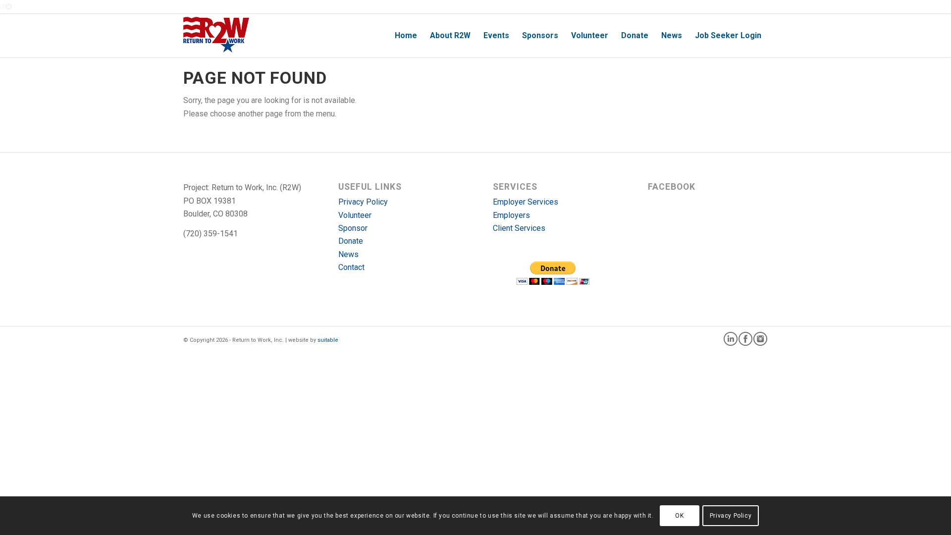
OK (679, 515)
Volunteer (354, 215)
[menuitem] (405, 35)
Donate (350, 241)
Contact (351, 267)
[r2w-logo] (216, 35)
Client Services (519, 228)
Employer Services (525, 202)
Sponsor (353, 228)
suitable (327, 340)
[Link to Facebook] (745, 338)
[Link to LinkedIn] (730, 338)
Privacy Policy (363, 202)
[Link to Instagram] (760, 338)
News (348, 254)
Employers (511, 215)
